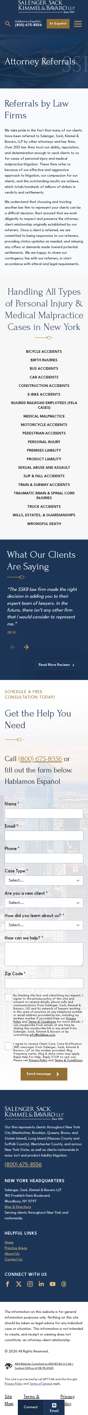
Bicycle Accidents (44, 352)
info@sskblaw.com (42, 1035)
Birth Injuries (44, 360)
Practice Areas (16, 1248)
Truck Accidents (44, 507)
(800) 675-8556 (28, 25)
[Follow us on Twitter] (19, 1284)
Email (11, 826)
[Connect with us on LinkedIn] (42, 1284)
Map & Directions (18, 1207)
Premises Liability (44, 451)
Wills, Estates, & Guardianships (44, 515)
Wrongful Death (44, 524)
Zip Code (15, 974)
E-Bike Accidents (44, 395)
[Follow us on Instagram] (31, 1284)
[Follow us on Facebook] (8, 1284)
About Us (12, 1254)
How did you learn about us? (34, 916)
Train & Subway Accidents (44, 485)
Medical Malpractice (44, 416)
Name (12, 804)
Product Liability (44, 459)
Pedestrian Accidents (44, 433)
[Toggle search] (8, 24)
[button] (26, 647)
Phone (12, 849)
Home (9, 1242)
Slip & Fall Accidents (44, 476)
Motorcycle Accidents (44, 425)
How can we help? (24, 938)
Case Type (16, 871)
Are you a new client (26, 893)
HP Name (6, 684)
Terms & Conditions (42, 1021)
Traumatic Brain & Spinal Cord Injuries (44, 496)
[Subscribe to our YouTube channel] (53, 1284)
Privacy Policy (38, 1060)
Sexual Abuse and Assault (44, 468)
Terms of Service (40, 1384)
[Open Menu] (78, 24)
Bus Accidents (44, 369)
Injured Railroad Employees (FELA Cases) (44, 405)
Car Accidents (44, 377)
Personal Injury (44, 442)
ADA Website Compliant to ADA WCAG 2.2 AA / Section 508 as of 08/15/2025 (44, 1366)
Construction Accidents (44, 386)
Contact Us (14, 1259)
